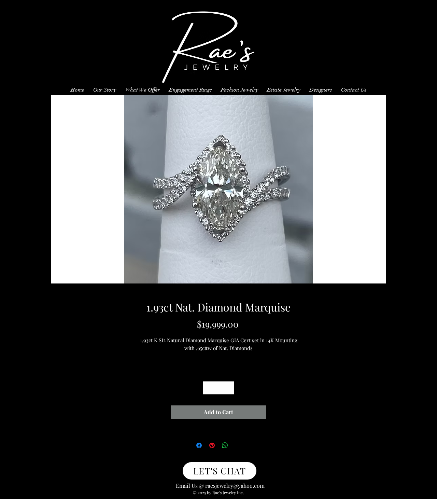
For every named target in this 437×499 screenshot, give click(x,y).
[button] (143, 87)
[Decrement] (208, 388)
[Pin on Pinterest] (212, 445)
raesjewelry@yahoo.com (235, 485)
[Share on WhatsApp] (225, 445)
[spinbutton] (218, 388)
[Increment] (229, 388)
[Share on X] (238, 445)
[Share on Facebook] (199, 445)
